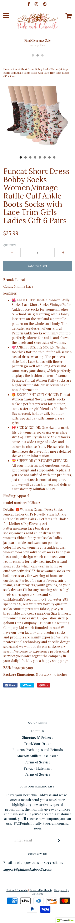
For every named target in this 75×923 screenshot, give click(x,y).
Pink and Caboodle (17, 890)
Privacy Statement (37, 768)
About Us (37, 731)
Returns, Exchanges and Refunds (37, 750)
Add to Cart (37, 266)
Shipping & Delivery (37, 737)
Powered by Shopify (41, 890)
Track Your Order (37, 743)
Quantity (9, 245)
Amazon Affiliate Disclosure (37, 756)
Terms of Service (37, 762)
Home (6, 69)
